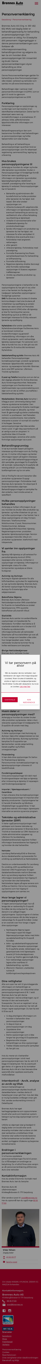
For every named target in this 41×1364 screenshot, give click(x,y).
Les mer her (25, 686)
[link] (10, 699)
